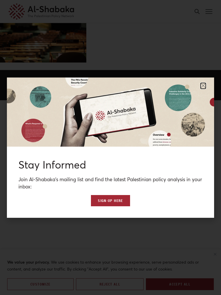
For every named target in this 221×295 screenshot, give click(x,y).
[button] (203, 85)
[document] (110, 147)
